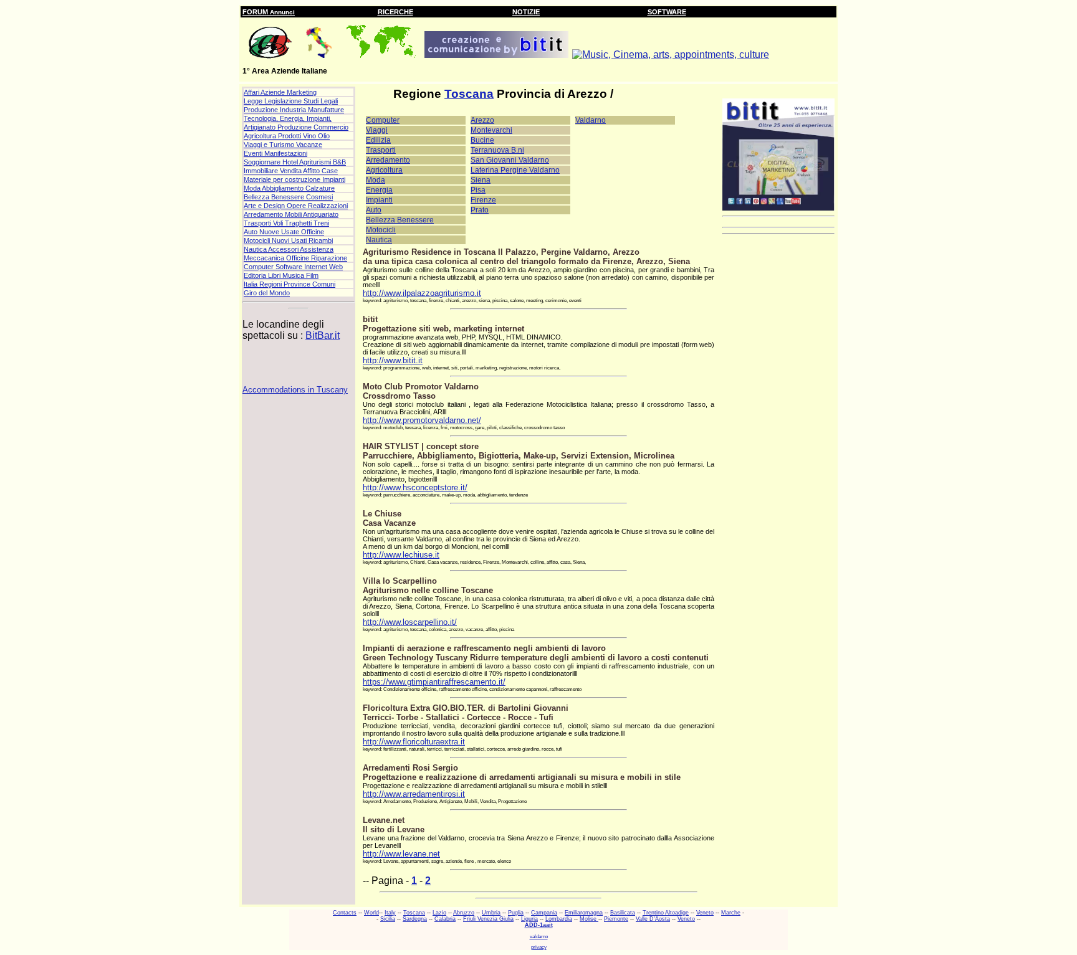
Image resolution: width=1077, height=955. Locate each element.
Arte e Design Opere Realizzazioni (296, 205)
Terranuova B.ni (497, 150)
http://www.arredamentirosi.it (414, 794)
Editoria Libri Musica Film (281, 275)
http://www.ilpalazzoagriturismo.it (422, 293)
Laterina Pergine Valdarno (515, 170)
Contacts (345, 913)
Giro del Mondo (267, 293)
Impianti (379, 200)
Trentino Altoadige (666, 913)
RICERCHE (395, 12)
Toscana (469, 93)
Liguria (529, 919)
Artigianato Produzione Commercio (296, 127)
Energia (379, 190)
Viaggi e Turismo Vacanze (283, 144)
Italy (390, 913)
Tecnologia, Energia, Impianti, (288, 118)
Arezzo (482, 120)
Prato (480, 210)
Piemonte (616, 919)
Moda (375, 180)
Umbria (491, 913)
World (371, 913)
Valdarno (590, 120)
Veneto (705, 913)
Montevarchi (491, 130)
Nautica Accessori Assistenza (288, 249)
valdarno (539, 936)
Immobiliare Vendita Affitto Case (291, 170)
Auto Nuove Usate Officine (284, 231)
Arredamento (388, 160)
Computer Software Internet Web (293, 266)
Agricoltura (384, 170)
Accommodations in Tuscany (295, 389)
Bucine (482, 140)
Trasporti (381, 150)
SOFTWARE (667, 12)
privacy (539, 947)
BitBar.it (322, 335)
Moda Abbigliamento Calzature (289, 188)
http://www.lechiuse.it (401, 554)
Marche (730, 913)
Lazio (439, 913)
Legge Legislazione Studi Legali (291, 101)
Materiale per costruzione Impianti (294, 179)
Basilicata (622, 913)
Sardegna (415, 919)
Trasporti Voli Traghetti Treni (286, 223)
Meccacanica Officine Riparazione (295, 258)
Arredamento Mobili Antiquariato (291, 214)
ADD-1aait (539, 925)
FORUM (268, 12)
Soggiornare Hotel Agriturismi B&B (295, 162)
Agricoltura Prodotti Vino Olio (287, 136)
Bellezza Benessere (400, 220)
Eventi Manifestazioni (275, 153)
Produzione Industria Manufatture (294, 109)
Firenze (483, 200)
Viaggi (377, 130)
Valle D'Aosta (653, 919)
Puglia (516, 913)
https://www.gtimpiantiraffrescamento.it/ (434, 682)
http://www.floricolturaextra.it (414, 741)
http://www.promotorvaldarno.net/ (422, 420)
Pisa (478, 190)
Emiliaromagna (584, 913)
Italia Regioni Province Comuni (289, 284)
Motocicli (381, 230)
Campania (544, 913)
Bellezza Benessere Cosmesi (288, 197)
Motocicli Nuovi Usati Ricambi (288, 240)
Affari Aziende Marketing (280, 92)
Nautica (379, 239)
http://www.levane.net (401, 853)
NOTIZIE (526, 12)
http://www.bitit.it (393, 360)
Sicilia (387, 919)
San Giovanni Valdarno (510, 160)
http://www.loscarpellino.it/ (410, 622)
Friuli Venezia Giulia (488, 919)
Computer (383, 120)
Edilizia (378, 140)
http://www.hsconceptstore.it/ (415, 487)
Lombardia (558, 919)
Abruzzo (463, 913)
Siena (481, 180)
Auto (373, 210)
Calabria (445, 919)
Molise (589, 919)
